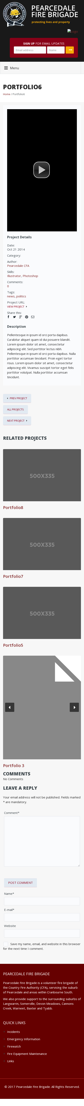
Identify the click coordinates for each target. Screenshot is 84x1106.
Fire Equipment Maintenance (27, 1054)
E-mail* (9, 910)
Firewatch (14, 1046)
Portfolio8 (13, 507)
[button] (41, 170)
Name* (9, 894)
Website (10, 926)
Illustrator (14, 276)
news (11, 296)
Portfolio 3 (13, 765)
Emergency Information (23, 1039)
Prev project (18, 398)
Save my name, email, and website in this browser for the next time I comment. (42, 946)
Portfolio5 (13, 645)
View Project (15, 306)
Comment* (11, 813)
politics (21, 296)
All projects (15, 409)
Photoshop (30, 276)
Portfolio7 (13, 576)
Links (10, 1061)
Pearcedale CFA (18, 266)
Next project (15, 420)
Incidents (13, 1032)
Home (6, 94)
